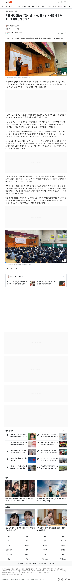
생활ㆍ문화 (8, 11)
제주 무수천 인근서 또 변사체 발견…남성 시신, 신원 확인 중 (49, 460)
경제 (45, 536)
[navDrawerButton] (65, 2)
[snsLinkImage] (59, 579)
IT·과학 (45, 545)
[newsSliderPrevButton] (60, 431)
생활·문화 (9, 550)
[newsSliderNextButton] (65, 431)
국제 (63, 536)
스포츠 (7, 507)
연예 (6, 478)
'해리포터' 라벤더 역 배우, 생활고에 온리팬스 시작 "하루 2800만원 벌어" (18, 437)
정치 (9, 536)
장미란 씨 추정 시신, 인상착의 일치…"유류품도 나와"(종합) (18, 468)
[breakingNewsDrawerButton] (62, 2)
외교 (27, 541)
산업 (9, 545)
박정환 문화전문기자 (14, 26)
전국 (9, 541)
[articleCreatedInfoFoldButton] (23, 29)
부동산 (27, 545)
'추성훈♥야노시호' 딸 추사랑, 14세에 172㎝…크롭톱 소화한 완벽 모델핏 (18, 452)
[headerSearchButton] (59, 2)
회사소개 (20, 563)
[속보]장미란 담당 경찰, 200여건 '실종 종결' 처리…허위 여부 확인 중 (49, 468)
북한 (45, 541)
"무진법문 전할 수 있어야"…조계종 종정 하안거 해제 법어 (46, 283)
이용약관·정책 (42, 563)
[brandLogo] (8, 1)
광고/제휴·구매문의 (31, 563)
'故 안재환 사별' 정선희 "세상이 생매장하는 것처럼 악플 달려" (18, 444)
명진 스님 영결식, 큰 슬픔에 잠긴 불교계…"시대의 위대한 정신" (17, 283)
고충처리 (51, 563)
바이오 (63, 545)
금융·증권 (63, 541)
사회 (27, 536)
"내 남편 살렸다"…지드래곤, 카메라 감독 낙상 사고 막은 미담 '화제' (49, 437)
